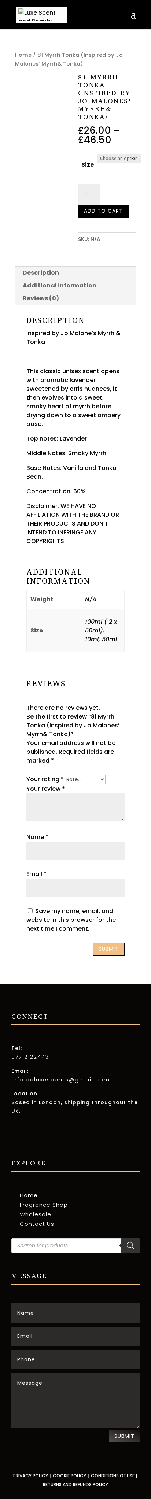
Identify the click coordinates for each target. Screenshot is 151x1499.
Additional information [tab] (59, 285)
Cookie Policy (69, 1476)
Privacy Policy (30, 1476)
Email (36, 874)
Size (87, 164)
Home (23, 55)
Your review (45, 788)
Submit (124, 1436)
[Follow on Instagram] (17, 1140)
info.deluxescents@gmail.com (60, 1079)
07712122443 (30, 1057)
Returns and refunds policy (75, 1484)
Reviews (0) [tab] (41, 298)
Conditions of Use (113, 1476)
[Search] (130, 1245)
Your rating (45, 779)
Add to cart (103, 211)
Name (37, 837)
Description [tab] (41, 272)
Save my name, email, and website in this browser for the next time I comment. (71, 920)
